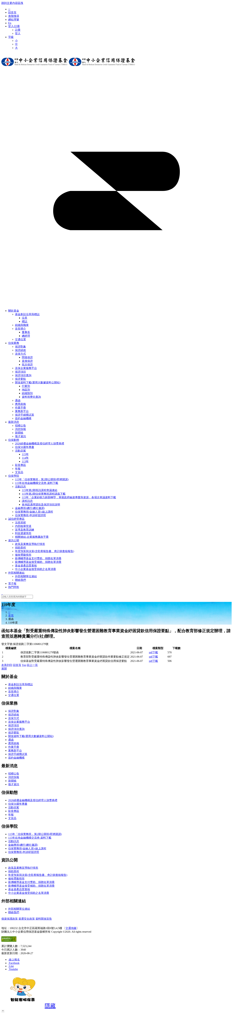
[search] (2, 593)
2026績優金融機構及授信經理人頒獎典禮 (32, 800)
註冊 (17, 29)
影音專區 (13, 811)
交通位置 (13, 695)
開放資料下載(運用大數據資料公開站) (37, 382)
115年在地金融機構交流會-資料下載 (29, 837)
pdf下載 (153, 652)
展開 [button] (4, 668)
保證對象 (13, 711)
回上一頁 (32, 665)
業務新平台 (15, 750)
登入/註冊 (14, 26)
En (9, 23)
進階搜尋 (13, 16)
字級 (11, 37)
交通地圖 (70, 928)
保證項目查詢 (16, 729)
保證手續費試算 (17, 754)
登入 (17, 33)
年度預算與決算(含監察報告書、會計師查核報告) (37, 874)
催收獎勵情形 (16, 878)
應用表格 (13, 743)
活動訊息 (20, 486)
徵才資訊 (13, 784)
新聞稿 (12, 780)
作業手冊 (13, 746)
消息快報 (13, 777)
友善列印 (6, 665)
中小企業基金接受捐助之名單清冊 (28, 892)
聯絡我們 (13, 912)
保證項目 (13, 725)
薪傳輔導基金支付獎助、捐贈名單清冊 (31, 882)
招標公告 (13, 773)
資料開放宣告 (43, 918)
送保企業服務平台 (19, 721)
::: (9, 9)
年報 (11, 814)
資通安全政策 (26, 918)
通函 (11, 739)
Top (24, 665)
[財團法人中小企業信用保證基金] (34, 68)
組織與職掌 (15, 687)
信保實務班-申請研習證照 (23, 852)
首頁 (11, 615)
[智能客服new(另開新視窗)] (22, 1006)
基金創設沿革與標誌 (27, 314)
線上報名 (14, 959)
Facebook (14, 963)
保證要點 (13, 732)
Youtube (13, 969)
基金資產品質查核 (19, 889)
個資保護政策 (9, 918)
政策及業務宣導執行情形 (23, 867)
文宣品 (12, 818)
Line (11, 966)
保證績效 (13, 714)
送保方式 (20, 353)
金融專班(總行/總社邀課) (23, 844)
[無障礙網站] (8, 940)
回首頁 (12, 12)
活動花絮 (20, 450)
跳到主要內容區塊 (12, 3)
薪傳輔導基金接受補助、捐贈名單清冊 (31, 885)
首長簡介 (20, 328)
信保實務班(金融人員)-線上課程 (27, 848)
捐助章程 (13, 871)
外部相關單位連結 (19, 908)
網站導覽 (13, 19)
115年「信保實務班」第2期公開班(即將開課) (35, 834)
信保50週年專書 (17, 803)
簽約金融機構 (16, 757)
